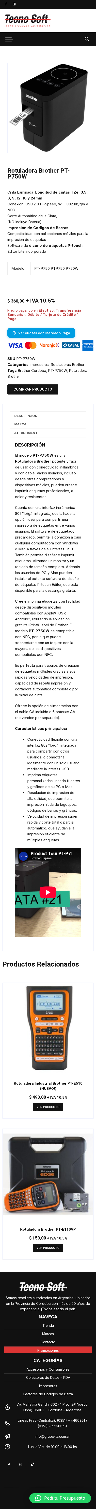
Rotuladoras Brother (67, 364)
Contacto (48, 1342)
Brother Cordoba (32, 370)
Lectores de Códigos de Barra (48, 1394)
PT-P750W (57, 370)
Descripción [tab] (25, 416)
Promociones (48, 1350)
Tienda (48, 1325)
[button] (80, 71)
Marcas (48, 1334)
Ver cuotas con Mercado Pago (44, 333)
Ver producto (48, 1107)
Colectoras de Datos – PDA (48, 1377)
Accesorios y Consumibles (48, 1369)
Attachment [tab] (26, 433)
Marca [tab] (20, 424)
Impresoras (39, 364)
